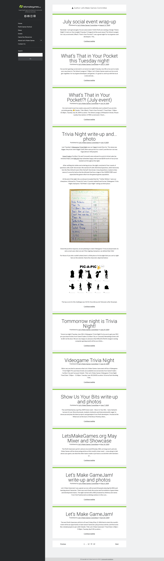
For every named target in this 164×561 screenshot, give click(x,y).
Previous (63, 544)
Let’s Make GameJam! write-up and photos (89, 477)
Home (20, 23)
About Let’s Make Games (26, 40)
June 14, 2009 (104, 364)
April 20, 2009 (104, 518)
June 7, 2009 (105, 405)
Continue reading (89, 41)
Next (117, 544)
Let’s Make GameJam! (89, 514)
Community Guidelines (107, 559)
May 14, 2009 (104, 444)
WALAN (76, 158)
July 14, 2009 (105, 103)
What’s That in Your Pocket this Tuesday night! (89, 58)
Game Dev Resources (25, 37)
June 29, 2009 (104, 329)
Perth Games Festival (25, 27)
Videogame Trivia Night (79, 147)
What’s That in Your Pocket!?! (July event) (89, 97)
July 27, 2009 (105, 64)
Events (20, 33)
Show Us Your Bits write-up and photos (89, 399)
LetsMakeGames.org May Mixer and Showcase (89, 438)
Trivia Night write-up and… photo (89, 136)
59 (94, 544)
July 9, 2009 (105, 142)
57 (88, 544)
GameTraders (66, 156)
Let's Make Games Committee (87, 25)
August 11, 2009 (104, 25)
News (20, 30)
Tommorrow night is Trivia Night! (89, 323)
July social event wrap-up (89, 21)
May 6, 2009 (105, 483)
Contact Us (21, 44)
